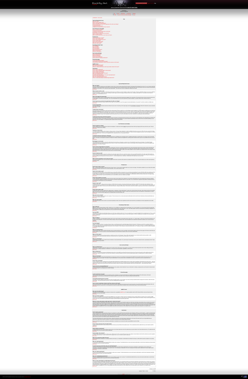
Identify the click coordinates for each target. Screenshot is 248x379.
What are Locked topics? (97, 51)
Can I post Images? (96, 48)
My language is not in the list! (98, 32)
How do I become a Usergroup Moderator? (100, 57)
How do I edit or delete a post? (98, 38)
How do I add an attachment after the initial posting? (102, 70)
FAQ (114, 13)
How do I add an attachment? (98, 69)
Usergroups (129, 13)
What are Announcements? (97, 49)
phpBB (123, 374)
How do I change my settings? (98, 29)
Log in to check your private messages (124, 14)
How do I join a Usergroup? (97, 56)
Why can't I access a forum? (97, 42)
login (149, 3)
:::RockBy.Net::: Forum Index (97, 17)
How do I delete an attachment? (98, 71)
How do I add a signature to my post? (99, 39)
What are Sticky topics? (97, 50)
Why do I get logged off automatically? (99, 23)
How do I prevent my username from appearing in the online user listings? (106, 24)
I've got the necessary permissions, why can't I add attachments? (104, 74)
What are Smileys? (96, 47)
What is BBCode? (96, 45)
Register (134, 13)
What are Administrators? (97, 54)
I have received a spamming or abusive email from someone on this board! (106, 62)
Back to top (95, 89)
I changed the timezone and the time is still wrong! (101, 31)
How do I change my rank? (97, 34)
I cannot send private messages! (98, 60)
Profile (115, 14)
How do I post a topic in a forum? (98, 37)
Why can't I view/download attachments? (100, 76)
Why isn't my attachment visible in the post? (100, 73)
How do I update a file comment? (98, 72)
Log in (134, 14)
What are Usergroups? (97, 55)
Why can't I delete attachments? (98, 75)
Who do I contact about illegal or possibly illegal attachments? (103, 77)
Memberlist (123, 13)
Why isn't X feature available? (98, 65)
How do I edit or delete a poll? (98, 41)
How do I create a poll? (97, 40)
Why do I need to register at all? (98, 22)
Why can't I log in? (96, 21)
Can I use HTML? (96, 46)
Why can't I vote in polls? (97, 43)
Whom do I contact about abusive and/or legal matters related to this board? (106, 66)
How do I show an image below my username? (101, 33)
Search (118, 13)
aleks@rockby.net (28, 376)
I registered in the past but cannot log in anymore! (101, 26)
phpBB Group (122, 292)
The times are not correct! (97, 30)
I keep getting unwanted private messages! (100, 61)
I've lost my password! (96, 25)
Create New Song (132, 7)
